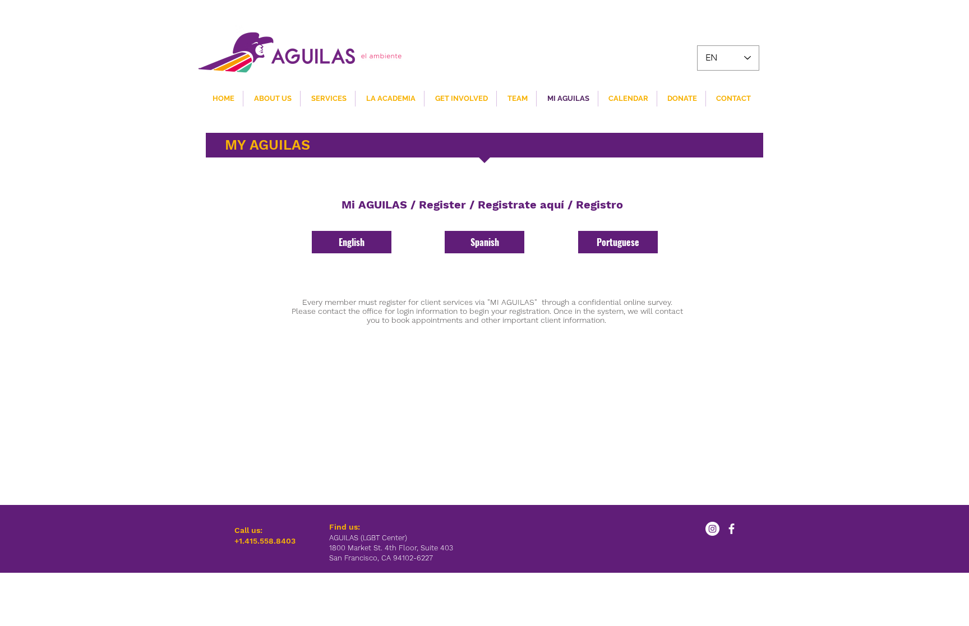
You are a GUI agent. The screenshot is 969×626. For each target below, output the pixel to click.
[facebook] (732, 529)
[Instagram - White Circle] (712, 529)
